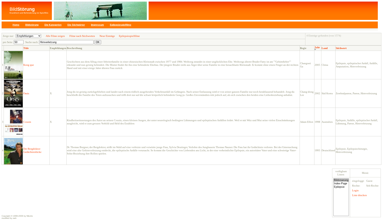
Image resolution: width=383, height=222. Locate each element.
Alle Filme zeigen (55, 35)
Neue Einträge (107, 35)
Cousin (27, 121)
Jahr (317, 47)
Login (355, 190)
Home (16, 25)
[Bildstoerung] (341, 180)
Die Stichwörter (76, 25)
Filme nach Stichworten (82, 35)
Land (325, 48)
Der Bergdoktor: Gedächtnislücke (32, 150)
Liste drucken (359, 195)
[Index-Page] (341, 183)
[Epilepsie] (341, 187)
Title (26, 48)
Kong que (28, 64)
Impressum (97, 25)
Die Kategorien (52, 25)
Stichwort (341, 48)
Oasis (26, 93)
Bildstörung (31, 25)
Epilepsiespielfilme (120, 25)
